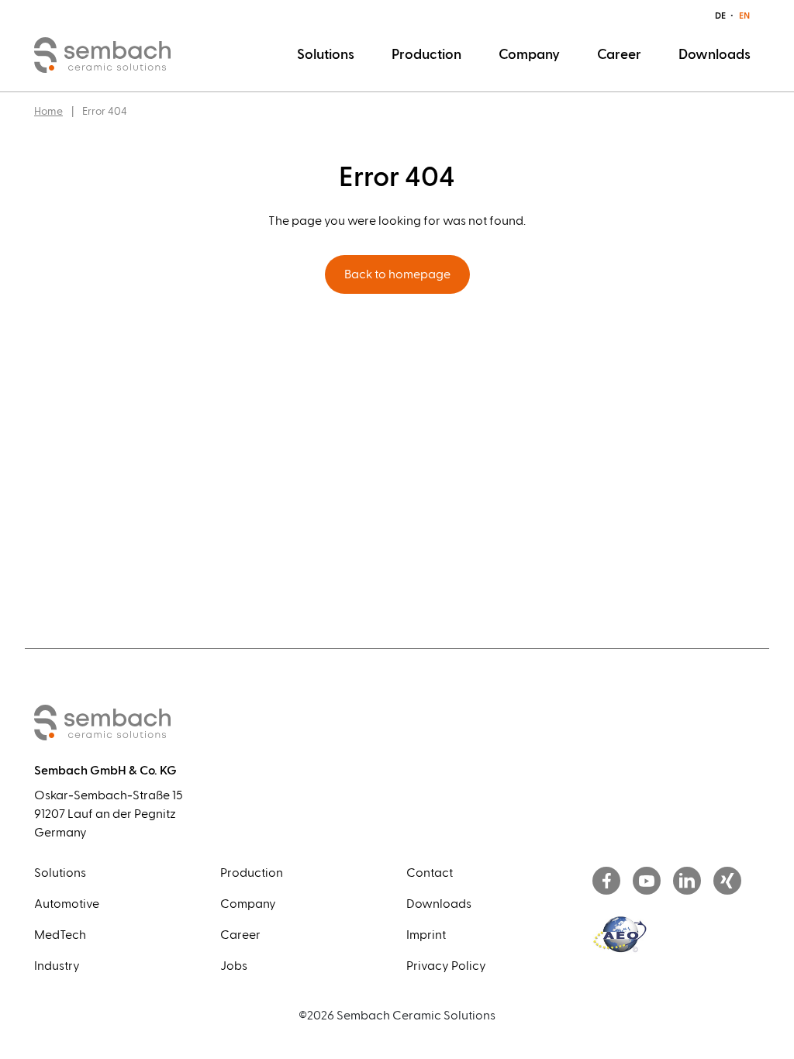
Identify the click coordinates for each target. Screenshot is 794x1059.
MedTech (60, 935)
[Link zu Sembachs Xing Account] (727, 882)
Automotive (66, 904)
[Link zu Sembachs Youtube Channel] (647, 882)
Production (426, 54)
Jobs (233, 966)
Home (48, 111)
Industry (57, 966)
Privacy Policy (446, 966)
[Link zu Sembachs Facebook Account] (606, 882)
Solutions (325, 54)
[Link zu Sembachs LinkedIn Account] (687, 882)
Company (529, 54)
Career (619, 54)
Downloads (714, 54)
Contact (429, 873)
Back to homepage (397, 274)
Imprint (426, 935)
